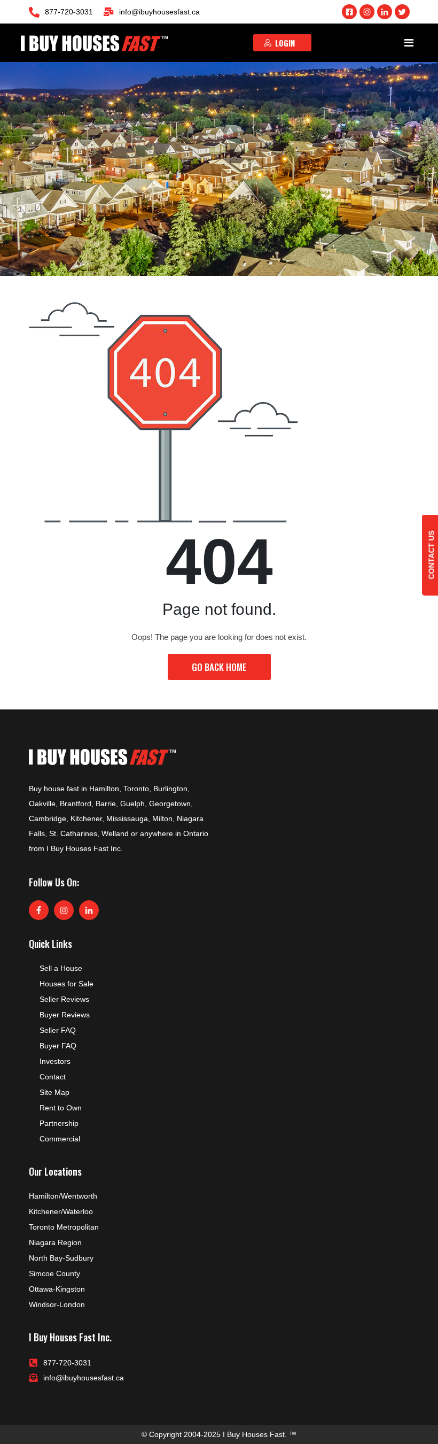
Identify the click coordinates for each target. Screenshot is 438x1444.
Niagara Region (55, 1242)
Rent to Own (61, 1107)
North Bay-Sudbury (61, 1258)
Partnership (59, 1123)
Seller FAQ (58, 1030)
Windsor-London (57, 1304)
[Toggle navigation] (409, 42)
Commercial (60, 1138)
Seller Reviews (64, 999)
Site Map (54, 1092)
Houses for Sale (66, 983)
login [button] (285, 43)
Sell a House (61, 968)
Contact (53, 1076)
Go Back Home (219, 667)
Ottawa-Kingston (57, 1289)
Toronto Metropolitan (64, 1227)
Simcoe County (54, 1273)
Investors (55, 1061)
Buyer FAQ (58, 1045)
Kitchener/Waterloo (61, 1211)
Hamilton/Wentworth (63, 1196)
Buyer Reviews (65, 1014)
